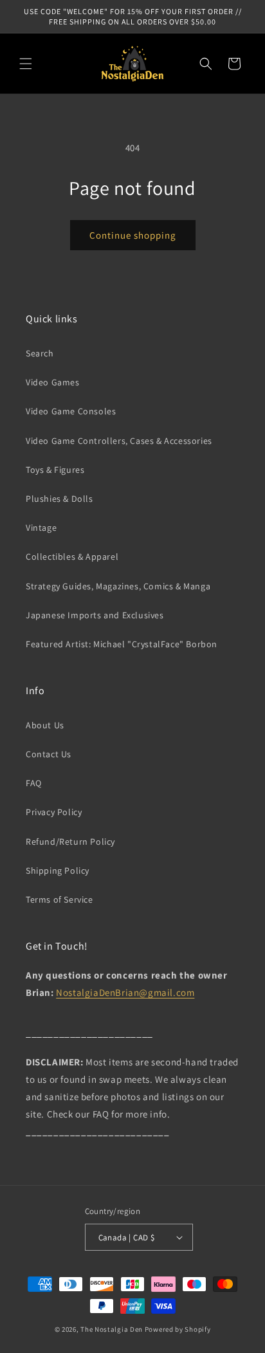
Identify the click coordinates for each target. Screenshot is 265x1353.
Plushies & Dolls (59, 498)
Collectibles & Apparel (72, 556)
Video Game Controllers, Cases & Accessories (119, 440)
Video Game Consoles (71, 411)
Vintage (41, 527)
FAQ (34, 783)
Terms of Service (59, 899)
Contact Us (48, 754)
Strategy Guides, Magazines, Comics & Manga (118, 586)
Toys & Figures (55, 469)
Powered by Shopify (178, 1329)
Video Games (53, 382)
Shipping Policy (57, 870)
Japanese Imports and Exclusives (95, 615)
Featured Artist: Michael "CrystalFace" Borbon (121, 644)
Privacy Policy (54, 812)
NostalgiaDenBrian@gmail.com (125, 992)
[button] (26, 64)
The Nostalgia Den (111, 1329)
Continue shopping (132, 235)
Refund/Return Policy (70, 841)
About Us (45, 725)
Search (40, 353)
